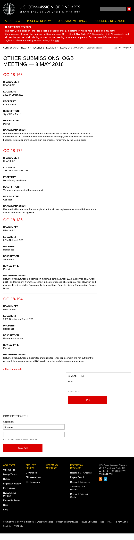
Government (31, 473)
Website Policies (45, 522)
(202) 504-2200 (106, 474)
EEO (102, 522)
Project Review (39, 21)
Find (87, 400)
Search (129, 9)
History (6, 479)
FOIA (109, 522)
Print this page (124, 48)
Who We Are (9, 470)
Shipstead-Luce (33, 477)
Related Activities (11, 500)
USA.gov (7, 526)
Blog (5, 509)
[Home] (41, 9)
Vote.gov (18, 526)
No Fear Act (120, 522)
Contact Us (8, 522)
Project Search (77, 477)
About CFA (12, 21)
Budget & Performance (67, 522)
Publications (9, 488)
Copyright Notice (25, 522)
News (5, 505)
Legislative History (12, 483)
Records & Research (109, 21)
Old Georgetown (33, 482)
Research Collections (80, 482)
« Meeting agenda (12, 369)
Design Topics (10, 474)
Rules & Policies (89, 522)
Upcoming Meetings (72, 21)
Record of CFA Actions (81, 473)
